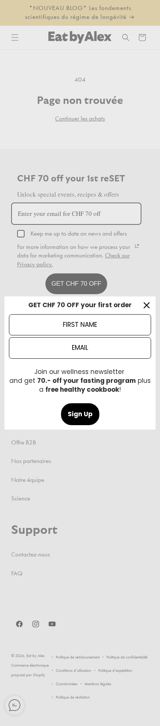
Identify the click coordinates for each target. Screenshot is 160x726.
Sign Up (80, 414)
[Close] (147, 305)
